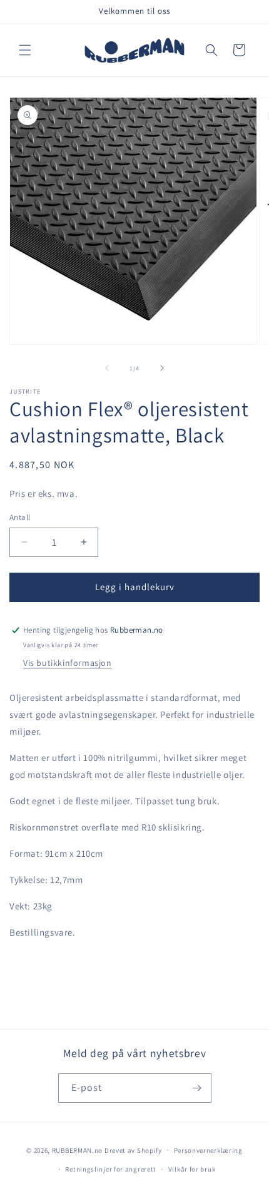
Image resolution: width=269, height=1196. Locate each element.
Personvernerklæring (208, 1150)
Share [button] (33, 970)
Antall (19, 517)
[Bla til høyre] (162, 368)
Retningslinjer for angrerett (110, 1169)
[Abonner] (197, 1088)
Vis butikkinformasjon (67, 662)
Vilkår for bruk (192, 1169)
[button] (25, 50)
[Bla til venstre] (107, 368)
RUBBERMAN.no (77, 1149)
